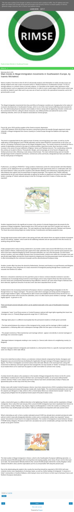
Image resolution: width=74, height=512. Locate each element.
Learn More (34, 9)
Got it (42, 9)
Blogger (40, 510)
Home (37, 503)
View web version (37, 507)
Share (4, 496)
